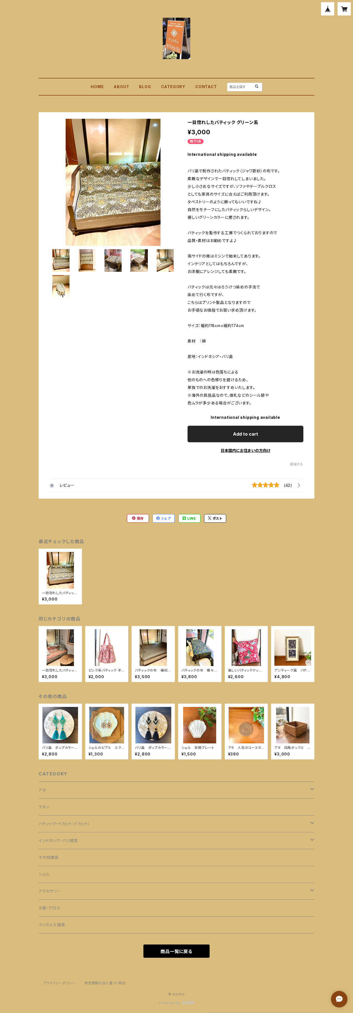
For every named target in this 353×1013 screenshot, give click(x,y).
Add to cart (245, 434)
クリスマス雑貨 (52, 924)
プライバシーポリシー (59, 983)
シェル (44, 874)
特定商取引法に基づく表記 (105, 983)
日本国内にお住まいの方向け (245, 450)
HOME (97, 86)
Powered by (170, 1003)
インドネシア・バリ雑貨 (58, 840)
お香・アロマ (49, 908)
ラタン (44, 806)
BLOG (145, 86)
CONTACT (206, 86)
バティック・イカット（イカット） (64, 823)
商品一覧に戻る (176, 951)
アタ (42, 790)
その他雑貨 (48, 857)
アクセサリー (50, 891)
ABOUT (121, 86)
